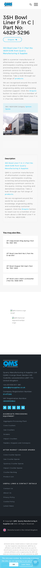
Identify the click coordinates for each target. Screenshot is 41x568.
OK (14, 564)
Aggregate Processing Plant (15, 421)
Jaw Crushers (8, 430)
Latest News (8, 506)
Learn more (26, 564)
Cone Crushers (9, 425)
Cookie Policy (9, 501)
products (19, 78)
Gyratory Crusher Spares (13, 463)
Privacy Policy (9, 497)
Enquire (11, 40)
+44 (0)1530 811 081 (12, 385)
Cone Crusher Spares (12, 455)
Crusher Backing (10, 472)
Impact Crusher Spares (12, 468)
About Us (7, 493)
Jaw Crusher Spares (11, 459)
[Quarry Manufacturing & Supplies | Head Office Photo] (20, 124)
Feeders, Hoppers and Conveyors (16, 443)
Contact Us (8, 488)
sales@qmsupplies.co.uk (14, 387)
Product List (8, 477)
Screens (6, 434)
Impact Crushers (10, 439)
